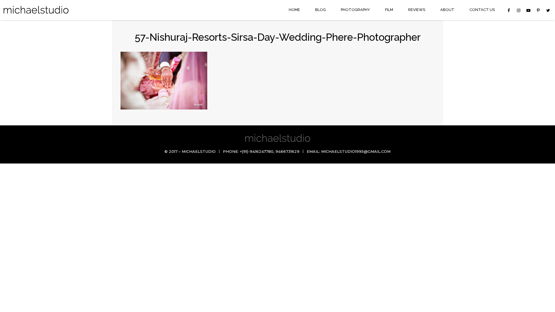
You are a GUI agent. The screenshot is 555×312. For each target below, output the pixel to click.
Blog (320, 10)
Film (389, 10)
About (447, 10)
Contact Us (482, 10)
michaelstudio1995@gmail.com (356, 151)
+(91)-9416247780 (256, 151)
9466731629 (287, 151)
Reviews (416, 10)
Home (294, 10)
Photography (355, 10)
